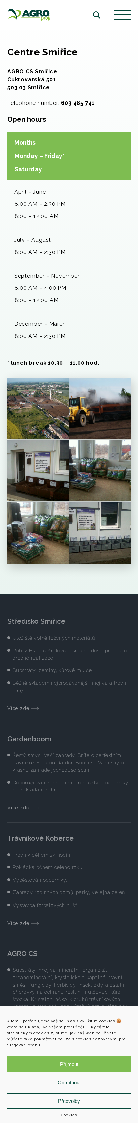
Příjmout (69, 1064)
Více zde (19, 708)
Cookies (69, 1115)
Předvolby (69, 1101)
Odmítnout (69, 1082)
